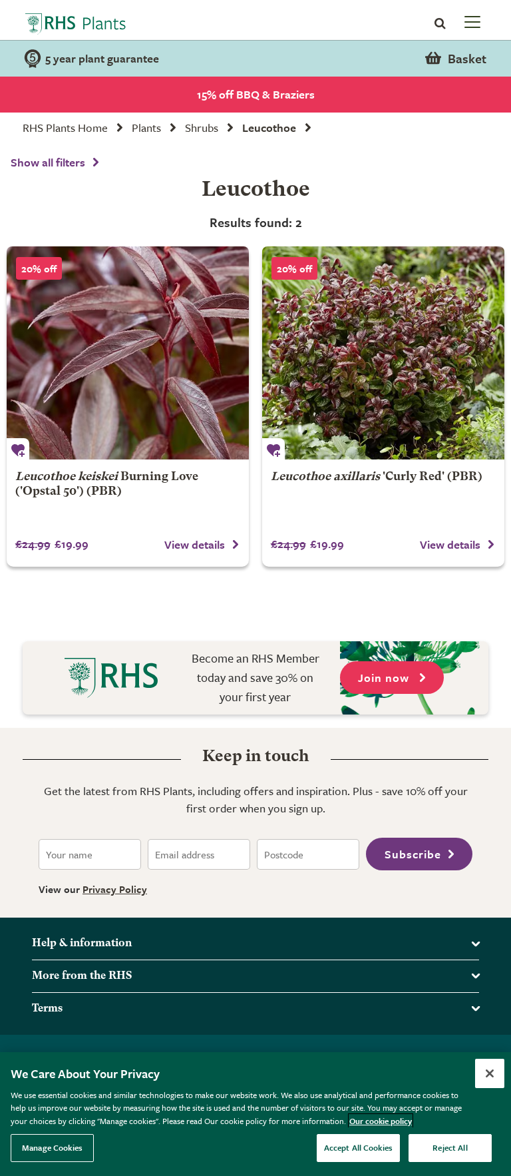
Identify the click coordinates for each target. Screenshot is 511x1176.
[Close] (489, 1073)
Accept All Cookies (358, 1147)
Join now (385, 677)
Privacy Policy (115, 889)
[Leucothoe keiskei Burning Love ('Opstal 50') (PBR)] (128, 352)
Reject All (449, 1147)
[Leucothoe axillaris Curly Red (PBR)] (383, 352)
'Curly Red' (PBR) (376, 477)
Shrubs (201, 127)
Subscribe (413, 854)
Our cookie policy (380, 1121)
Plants (146, 127)
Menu (471, 21)
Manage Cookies (52, 1147)
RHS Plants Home (65, 127)
